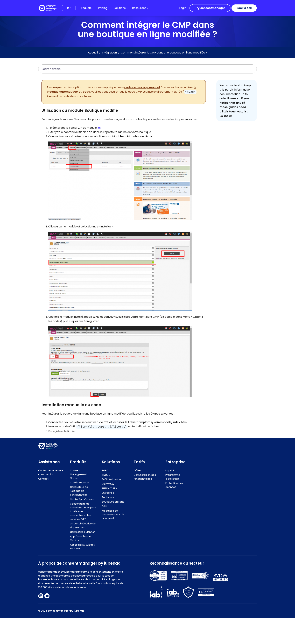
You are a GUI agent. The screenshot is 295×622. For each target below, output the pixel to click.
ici (99, 128)
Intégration (109, 53)
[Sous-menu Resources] (148, 8)
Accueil (93, 53)
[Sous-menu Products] (93, 8)
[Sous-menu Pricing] (109, 8)
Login (182, 8)
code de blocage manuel (142, 87)
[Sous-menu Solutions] (127, 8)
